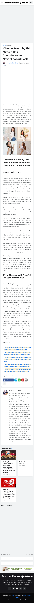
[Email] (26, 380)
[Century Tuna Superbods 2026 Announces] (8, 455)
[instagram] (20, 588)
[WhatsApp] (19, 380)
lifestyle (9, 45)
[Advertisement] (17, 24)
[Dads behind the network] (25, 455)
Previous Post (6, 554)
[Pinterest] (22, 380)
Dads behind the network (24, 463)
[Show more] (4, 383)
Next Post (29, 554)
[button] (2, 2)
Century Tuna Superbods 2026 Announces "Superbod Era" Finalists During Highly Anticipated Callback (9, 467)
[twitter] (13, 588)
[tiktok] (24, 588)
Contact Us (23, 600)
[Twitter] (15, 380)
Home (4, 45)
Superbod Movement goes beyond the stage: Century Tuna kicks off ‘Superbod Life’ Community (9, 494)
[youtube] (17, 588)
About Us (15, 600)
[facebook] (9, 588)
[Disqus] (17, 530)
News (13, 376)
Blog (13, 595)
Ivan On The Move (15, 391)
